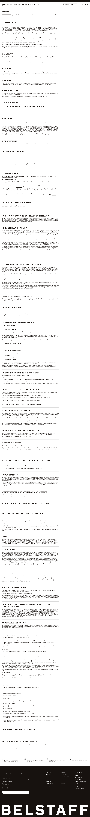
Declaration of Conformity (80, 785)
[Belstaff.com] (7, 5)
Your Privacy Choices (79, 788)
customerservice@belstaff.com (46, 238)
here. (3, 240)
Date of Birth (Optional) (7, 781)
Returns (47, 778)
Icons (31, 4)
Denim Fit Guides (49, 783)
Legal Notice (78, 786)
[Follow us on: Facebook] (78, 772)
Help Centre (48, 774)
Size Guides (48, 781)
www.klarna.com (19, 187)
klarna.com (54, 195)
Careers (62, 778)
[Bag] (87, 4)
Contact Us (48, 772)
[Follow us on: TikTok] (81, 772)
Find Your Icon (63, 774)
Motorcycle (37, 4)
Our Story (63, 772)
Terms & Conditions (79, 777)
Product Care (48, 779)
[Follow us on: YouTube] (79, 772)
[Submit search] (64, 4)
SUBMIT (15, 792)
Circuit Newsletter (50, 786)
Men (23, 4)
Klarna (76, 783)
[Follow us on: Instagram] (76, 772)
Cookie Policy (7, 466)
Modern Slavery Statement (81, 781)
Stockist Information (50, 785)
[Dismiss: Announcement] (88, 1)
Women (27, 4)
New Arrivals (17, 4)
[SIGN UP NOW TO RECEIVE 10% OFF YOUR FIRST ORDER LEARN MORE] (45, 1)
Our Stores (63, 783)
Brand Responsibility (65, 776)
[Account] (85, 4)
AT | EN (81, 4)
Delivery (47, 776)
